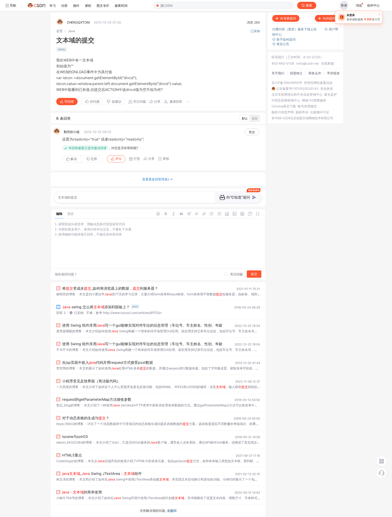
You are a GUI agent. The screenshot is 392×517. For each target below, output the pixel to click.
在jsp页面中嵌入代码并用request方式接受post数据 (107, 362)
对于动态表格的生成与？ (85, 418)
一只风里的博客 (67, 387)
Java (71, 31)
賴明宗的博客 (65, 294)
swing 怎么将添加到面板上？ (96, 307)
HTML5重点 (72, 455)
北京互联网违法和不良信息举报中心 (297, 94)
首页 (59, 31)
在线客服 (327, 63)
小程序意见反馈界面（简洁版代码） (91, 381)
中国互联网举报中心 (286, 100)
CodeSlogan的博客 (70, 461)
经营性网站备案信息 (318, 83)
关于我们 (278, 73)
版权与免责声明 (283, 112)
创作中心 (373, 5)
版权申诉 (302, 112)
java (135, 306)
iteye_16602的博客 (69, 424)
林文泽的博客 (65, 479)
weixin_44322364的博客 (74, 442)
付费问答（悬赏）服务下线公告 (295, 29)
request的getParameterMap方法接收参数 (96, 399)
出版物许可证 (319, 112)
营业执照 (326, 88)
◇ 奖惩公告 (280, 44)
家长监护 (330, 94)
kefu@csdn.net (307, 63)
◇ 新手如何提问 (284, 39)
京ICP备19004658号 (287, 83)
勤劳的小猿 (72, 132)
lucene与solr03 (75, 436)
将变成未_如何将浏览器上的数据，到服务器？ (110, 288)
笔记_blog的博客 (68, 405)
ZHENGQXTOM (78, 22)
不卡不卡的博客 (67, 350)
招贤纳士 (296, 73)
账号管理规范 (307, 106)
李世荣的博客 (65, 368)
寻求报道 (333, 73)
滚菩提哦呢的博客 (69, 331)
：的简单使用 (82, 492)
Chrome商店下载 (284, 106)
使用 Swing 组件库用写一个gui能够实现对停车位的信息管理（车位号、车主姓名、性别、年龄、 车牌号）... (153, 325)
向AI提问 (329, 18)
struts (61, 49)
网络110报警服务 (314, 100)
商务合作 (315, 73)
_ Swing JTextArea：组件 (102, 473)
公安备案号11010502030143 (297, 88)
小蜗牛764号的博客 (70, 498)
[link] (59, 31)
